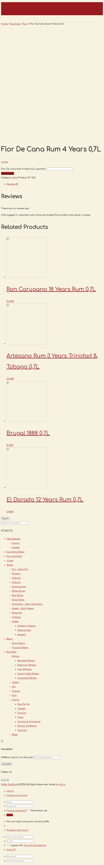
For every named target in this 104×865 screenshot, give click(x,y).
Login (9, 13)
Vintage (16, 617)
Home (4, 24)
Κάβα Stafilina (9, 784)
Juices (9, 560)
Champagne (19, 587)
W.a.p (62, 784)
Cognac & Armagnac (29, 721)
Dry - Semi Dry (20, 569)
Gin (14, 687)
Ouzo (20, 717)
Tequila (16, 691)
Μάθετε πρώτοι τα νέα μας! (17, 757)
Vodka (15, 682)
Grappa (21, 713)
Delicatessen (13, 539)
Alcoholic (15, 24)
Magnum (17, 613)
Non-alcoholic (14, 556)
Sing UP (11, 850)
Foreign (16, 573)
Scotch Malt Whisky (28, 674)
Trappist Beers (20, 647)
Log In (10, 791)
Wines (9, 565)
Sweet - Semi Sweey (23, 608)
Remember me (39, 810)
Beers (9, 639)
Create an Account (16, 795)
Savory (16, 543)
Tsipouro (22, 730)
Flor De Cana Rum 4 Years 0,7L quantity (23, 169)
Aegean (21, 634)
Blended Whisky (26, 660)
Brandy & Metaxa (27, 726)
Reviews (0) (12, 184)
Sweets (16, 547)
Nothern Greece (26, 626)
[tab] (54, 184)
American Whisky (26, 665)
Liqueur (21, 708)
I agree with (16, 845)
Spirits (15, 700)
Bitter (15, 734)
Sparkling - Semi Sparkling (27, 604)
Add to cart (7, 173)
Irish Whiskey (24, 669)
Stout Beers (18, 643)
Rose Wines (18, 600)
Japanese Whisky (27, 678)
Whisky (16, 656)
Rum (25, 24)
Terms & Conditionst (35, 845)
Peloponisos (24, 630)
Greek (15, 621)
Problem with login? (17, 830)
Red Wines (17, 595)
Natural (16, 578)
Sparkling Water (15, 552)
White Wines (18, 591)
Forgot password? (16, 810)
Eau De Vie (23, 704)
